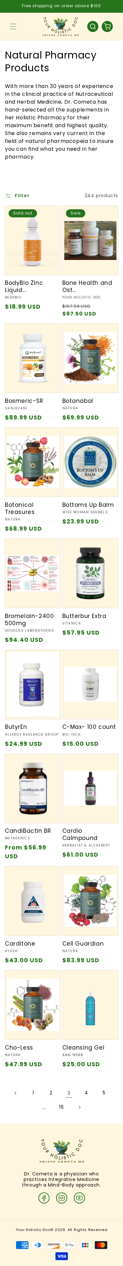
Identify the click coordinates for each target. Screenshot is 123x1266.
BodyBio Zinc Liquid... (24, 286)
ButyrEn (16, 726)
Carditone (20, 943)
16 (61, 1107)
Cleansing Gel (83, 1047)
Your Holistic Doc (33, 1229)
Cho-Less (19, 1047)
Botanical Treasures (19, 508)
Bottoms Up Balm (88, 504)
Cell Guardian (83, 943)
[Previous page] (16, 1093)
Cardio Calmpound (80, 834)
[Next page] (79, 1107)
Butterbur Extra (84, 616)
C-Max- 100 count (89, 726)
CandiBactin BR (28, 830)
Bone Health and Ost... (87, 286)
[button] (13, 26)
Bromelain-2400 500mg (29, 619)
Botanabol (77, 400)
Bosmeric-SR (24, 400)
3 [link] (69, 1092)
